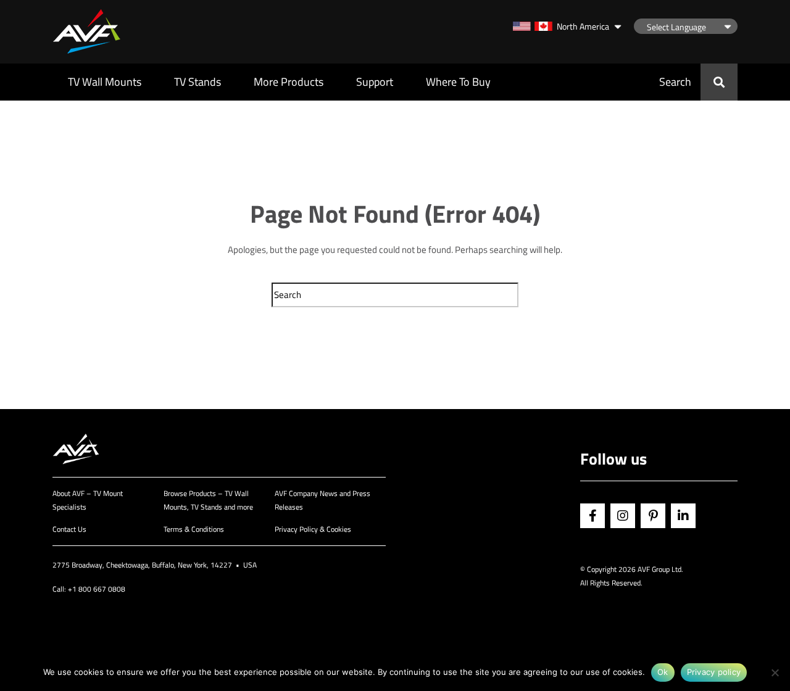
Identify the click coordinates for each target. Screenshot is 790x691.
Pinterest (653, 515)
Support (374, 81)
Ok (662, 672)
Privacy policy (714, 672)
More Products (288, 81)
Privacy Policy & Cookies (313, 529)
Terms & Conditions (194, 529)
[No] (774, 672)
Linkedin (683, 515)
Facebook (592, 515)
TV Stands (197, 81)
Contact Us (69, 529)
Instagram (622, 515)
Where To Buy (458, 81)
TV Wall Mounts (104, 81)
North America (583, 26)
